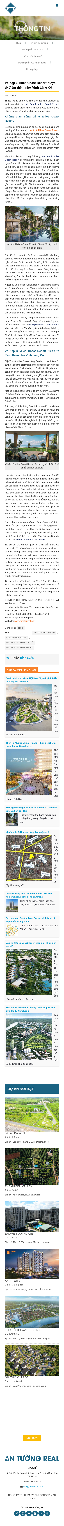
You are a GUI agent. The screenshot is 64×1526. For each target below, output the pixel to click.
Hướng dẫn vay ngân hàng (32, 62)
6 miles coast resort (16, 638)
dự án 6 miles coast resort (19, 647)
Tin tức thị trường (39, 43)
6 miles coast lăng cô (44, 633)
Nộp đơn (32, 1438)
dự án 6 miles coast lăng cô (19, 643)
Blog (18, 43)
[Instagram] (23, 1513)
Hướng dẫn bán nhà (32, 56)
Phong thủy (32, 69)
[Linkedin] (41, 1513)
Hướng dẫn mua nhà (32, 49)
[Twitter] (29, 1513)
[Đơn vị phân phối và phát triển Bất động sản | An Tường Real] (10, 7)
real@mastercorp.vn (22, 617)
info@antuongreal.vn (33, 1486)
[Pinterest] (47, 1513)
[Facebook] (17, 1513)
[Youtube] (35, 1513)
